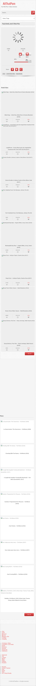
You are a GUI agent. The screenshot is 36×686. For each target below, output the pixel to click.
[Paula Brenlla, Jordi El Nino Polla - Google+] (21, 69)
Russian (4, 666)
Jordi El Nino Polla (11, 73)
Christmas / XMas (6, 643)
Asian (3, 632)
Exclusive (4, 647)
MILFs (3, 659)
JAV (3, 656)
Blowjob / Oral (5, 636)
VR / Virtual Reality (6, 673)
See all (29, 353)
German (4, 648)
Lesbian (4, 657)
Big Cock (4, 634)
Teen (4, 73)
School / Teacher (6, 668)
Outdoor (4, 661)
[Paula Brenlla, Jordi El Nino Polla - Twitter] (16, 69)
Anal (3, 631)
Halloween (4, 651)
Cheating (4, 639)
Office (3, 660)
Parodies (4, 662)
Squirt (3, 670)
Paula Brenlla (19, 73)
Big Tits (4, 635)
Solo (3, 669)
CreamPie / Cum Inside (8, 644)
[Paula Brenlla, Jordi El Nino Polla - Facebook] (12, 69)
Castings (4, 637)
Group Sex (4, 649)
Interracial (4, 655)
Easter (3, 645)
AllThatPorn (9, 3)
